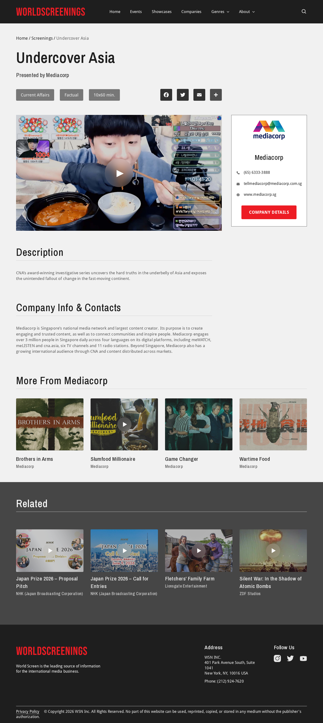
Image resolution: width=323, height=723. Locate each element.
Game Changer (181, 458)
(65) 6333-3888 (257, 172)
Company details (269, 212)
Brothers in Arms (34, 458)
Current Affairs (35, 94)
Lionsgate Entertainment (186, 586)
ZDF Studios (250, 593)
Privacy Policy (27, 711)
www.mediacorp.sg (260, 194)
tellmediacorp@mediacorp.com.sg (273, 183)
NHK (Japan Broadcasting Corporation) (49, 593)
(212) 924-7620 (230, 681)
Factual (72, 94)
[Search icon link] (304, 11)
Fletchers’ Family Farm (189, 578)
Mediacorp (25, 466)
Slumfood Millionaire (113, 458)
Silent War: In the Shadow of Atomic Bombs (271, 582)
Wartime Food (255, 458)
